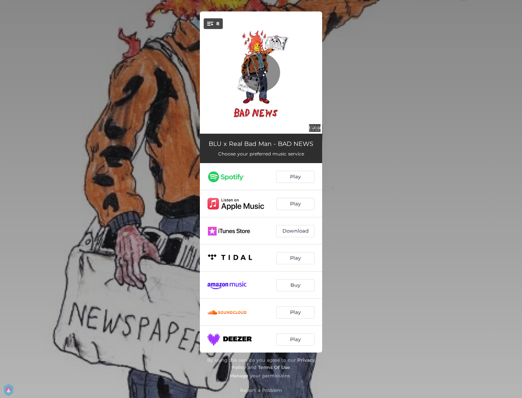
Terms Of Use (274, 367)
